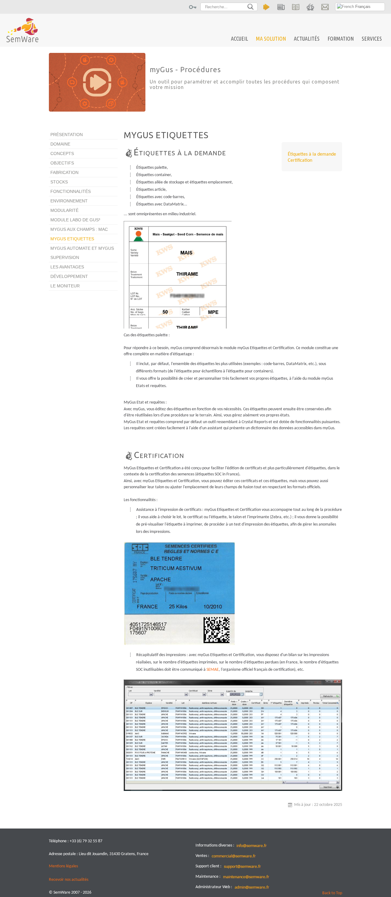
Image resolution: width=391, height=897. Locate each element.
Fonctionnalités (70, 191)
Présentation (66, 134)
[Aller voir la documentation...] (295, 7)
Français (362, 6)
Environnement (69, 200)
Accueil (239, 38)
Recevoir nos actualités (68, 879)
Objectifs (62, 163)
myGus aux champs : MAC (79, 229)
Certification (300, 160)
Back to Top (332, 893)
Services (372, 38)
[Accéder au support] (310, 7)
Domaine (60, 144)
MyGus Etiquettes (72, 238)
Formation (340, 38)
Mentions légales (63, 866)
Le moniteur (65, 285)
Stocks (59, 181)
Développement (69, 276)
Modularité (64, 210)
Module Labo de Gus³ (75, 219)
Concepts (62, 153)
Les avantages (67, 266)
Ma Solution (271, 38)
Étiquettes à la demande (312, 154)
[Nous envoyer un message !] (325, 7)
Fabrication (64, 172)
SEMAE (212, 669)
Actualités (307, 38)
